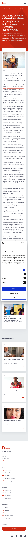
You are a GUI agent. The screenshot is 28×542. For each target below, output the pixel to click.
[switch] (24, 274)
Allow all (14, 288)
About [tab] (22, 247)
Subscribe (14, 528)
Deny (14, 297)
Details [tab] (14, 247)
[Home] (4, 3)
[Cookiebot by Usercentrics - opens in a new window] (20, 243)
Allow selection (14, 293)
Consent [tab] (5, 247)
